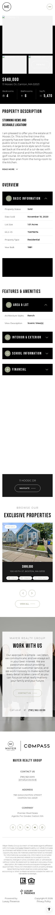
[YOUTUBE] (35, 827)
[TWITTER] (20, 827)
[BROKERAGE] (42, 827)
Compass (19, 848)
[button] (27, 693)
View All (40, 64)
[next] (31, 593)
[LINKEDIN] (28, 827)
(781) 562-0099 (36, 710)
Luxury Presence (11, 901)
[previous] (23, 593)
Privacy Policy (44, 901)
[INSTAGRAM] (13, 827)
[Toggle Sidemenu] (50, 7)
